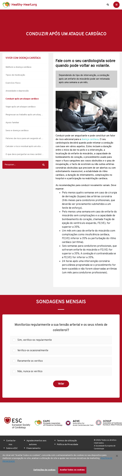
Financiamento (34, 448)
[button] (63, 340)
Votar (61, 383)
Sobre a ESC (12, 448)
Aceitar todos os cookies (72, 470)
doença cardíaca (89, 139)
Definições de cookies (44, 470)
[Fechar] (116, 455)
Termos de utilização (67, 441)
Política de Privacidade (67, 444)
